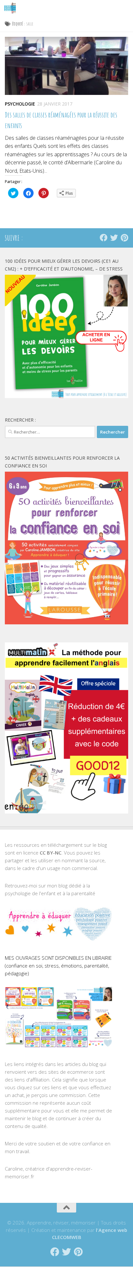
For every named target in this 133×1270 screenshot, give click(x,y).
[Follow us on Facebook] (103, 237)
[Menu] (125, 8)
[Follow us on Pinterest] (124, 237)
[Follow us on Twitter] (114, 237)
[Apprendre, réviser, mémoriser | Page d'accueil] (12, 8)
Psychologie (20, 104)
